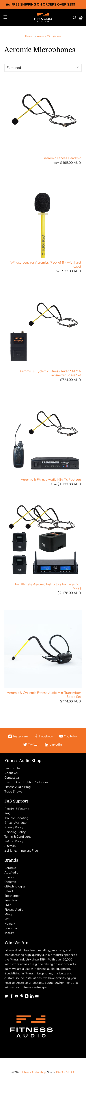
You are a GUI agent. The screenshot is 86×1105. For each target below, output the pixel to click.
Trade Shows (13, 791)
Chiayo (9, 877)
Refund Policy (13, 841)
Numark (9, 924)
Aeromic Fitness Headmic (62, 158)
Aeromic (10, 868)
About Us (11, 773)
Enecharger (12, 896)
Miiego (8, 914)
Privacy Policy (13, 827)
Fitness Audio (13, 910)
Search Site (12, 768)
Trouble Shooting (16, 818)
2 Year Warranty (15, 823)
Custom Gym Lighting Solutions (26, 782)
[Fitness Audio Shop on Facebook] (11, 997)
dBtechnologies (15, 886)
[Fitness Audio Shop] (43, 17)
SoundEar (11, 928)
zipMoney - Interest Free (21, 851)
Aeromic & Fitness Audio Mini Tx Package (51, 479)
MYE (7, 919)
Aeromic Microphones (49, 36)
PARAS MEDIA (65, 1072)
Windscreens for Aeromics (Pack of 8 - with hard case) (45, 264)
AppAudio (11, 872)
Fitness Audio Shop (34, 1072)
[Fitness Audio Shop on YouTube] (17, 997)
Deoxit (8, 891)
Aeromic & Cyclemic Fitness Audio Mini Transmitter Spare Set (44, 694)
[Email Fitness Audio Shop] (37, 997)
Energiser (10, 900)
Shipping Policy (15, 832)
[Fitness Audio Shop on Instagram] (27, 997)
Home (28, 36)
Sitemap (10, 846)
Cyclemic (10, 882)
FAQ (7, 813)
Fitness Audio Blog (17, 787)
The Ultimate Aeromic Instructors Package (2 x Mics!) (47, 586)
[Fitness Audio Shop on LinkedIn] (32, 997)
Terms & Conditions (17, 837)
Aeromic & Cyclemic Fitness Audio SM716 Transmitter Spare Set (50, 373)
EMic (7, 905)
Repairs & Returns (16, 809)
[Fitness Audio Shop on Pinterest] (22, 997)
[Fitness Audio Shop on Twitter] (6, 997)
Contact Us (12, 777)
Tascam (9, 933)
